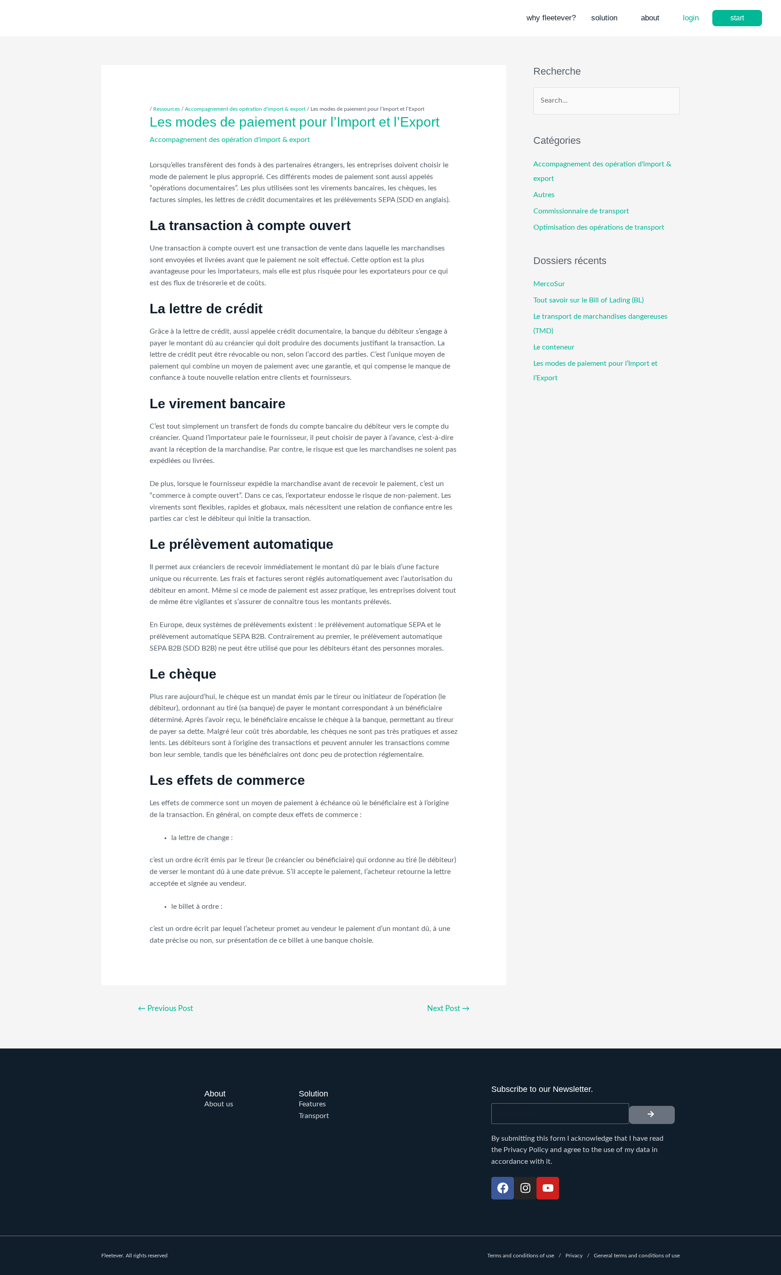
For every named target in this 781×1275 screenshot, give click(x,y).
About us (218, 1104)
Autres (544, 194)
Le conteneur (553, 347)
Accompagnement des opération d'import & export (245, 109)
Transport (314, 1115)
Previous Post (165, 1008)
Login (691, 18)
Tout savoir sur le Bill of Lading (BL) (588, 300)
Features (312, 1104)
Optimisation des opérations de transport (598, 227)
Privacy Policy (525, 1149)
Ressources (166, 109)
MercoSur (549, 284)
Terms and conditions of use (520, 1255)
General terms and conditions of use (637, 1255)
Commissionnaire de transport (581, 211)
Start (737, 18)
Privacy (574, 1255)
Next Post (448, 1008)
